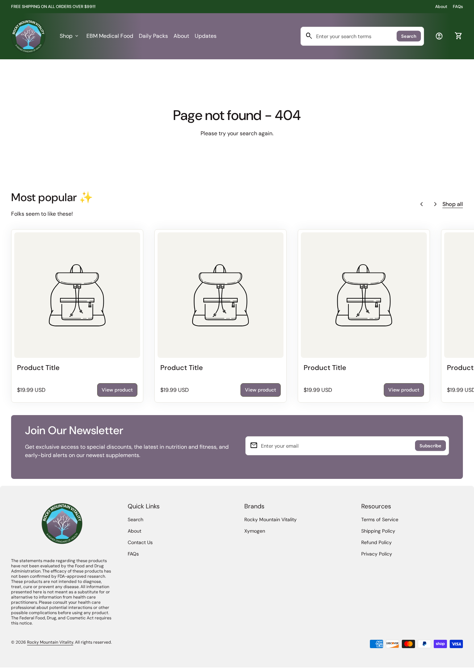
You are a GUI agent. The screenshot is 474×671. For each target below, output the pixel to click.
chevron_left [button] (421, 204)
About (441, 6)
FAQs (458, 6)
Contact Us (140, 542)
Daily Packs (153, 36)
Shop (69, 36)
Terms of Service (379, 519)
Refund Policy (376, 542)
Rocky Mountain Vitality (270, 519)
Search (408, 36)
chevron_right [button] (435, 204)
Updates (206, 36)
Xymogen (254, 531)
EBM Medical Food (109, 36)
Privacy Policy (376, 554)
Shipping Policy (378, 531)
